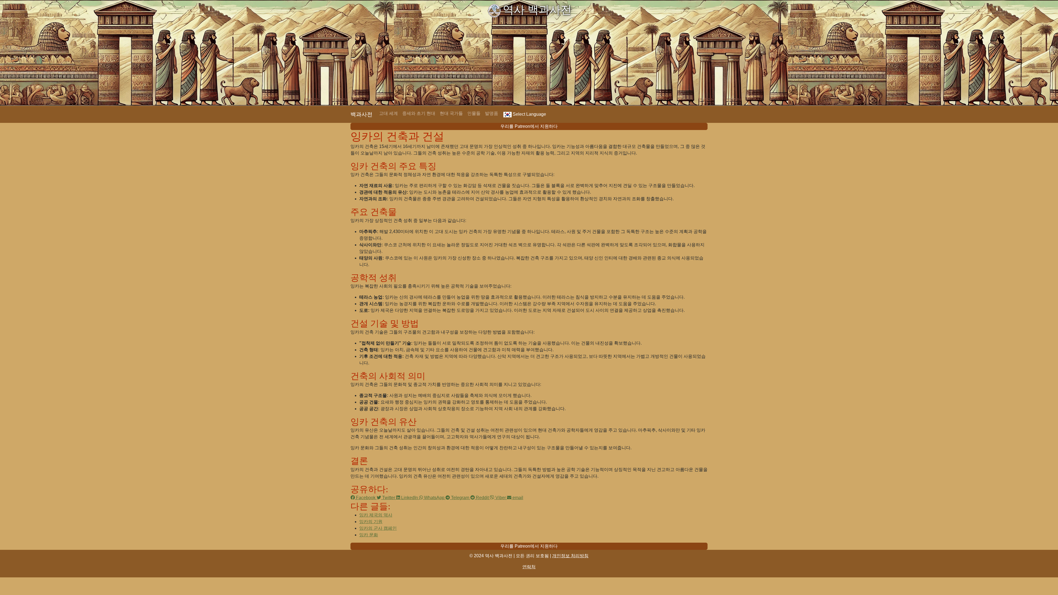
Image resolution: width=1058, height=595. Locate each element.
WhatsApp (434, 497)
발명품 (491, 113)
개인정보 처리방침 (570, 555)
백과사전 (361, 114)
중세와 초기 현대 (418, 113)
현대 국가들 (451, 113)
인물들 (474, 113)
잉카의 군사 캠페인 (378, 528)
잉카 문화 (368, 534)
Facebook (366, 497)
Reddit (482, 497)
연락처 (529, 566)
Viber (500, 497)
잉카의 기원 (370, 521)
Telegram (460, 497)
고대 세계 (388, 113)
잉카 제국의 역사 (375, 515)
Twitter (388, 497)
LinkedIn (409, 497)
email (517, 497)
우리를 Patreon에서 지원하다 (529, 126)
